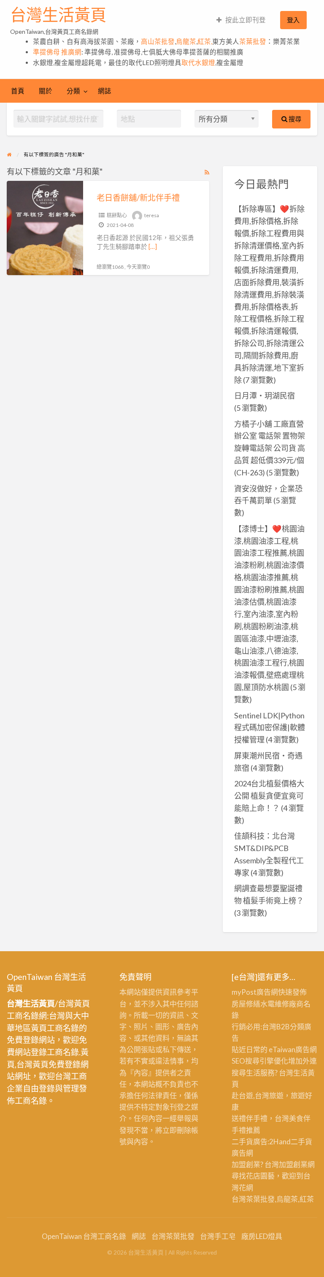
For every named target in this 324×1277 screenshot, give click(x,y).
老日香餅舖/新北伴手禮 (138, 197)
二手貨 (301, 1141)
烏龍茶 (186, 41)
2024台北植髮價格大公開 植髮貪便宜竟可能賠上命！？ (269, 796)
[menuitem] (241, 20)
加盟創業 (293, 1164)
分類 (73, 91)
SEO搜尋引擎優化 (260, 1060)
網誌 (104, 91)
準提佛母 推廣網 (57, 52)
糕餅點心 (117, 215)
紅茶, (204, 41)
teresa (151, 215)
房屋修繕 (246, 1003)
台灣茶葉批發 (253, 1199)
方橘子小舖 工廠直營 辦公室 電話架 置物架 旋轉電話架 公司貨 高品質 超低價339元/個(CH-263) (269, 448)
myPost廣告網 (255, 992)
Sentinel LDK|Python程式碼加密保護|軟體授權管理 (269, 728)
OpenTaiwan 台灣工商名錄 (84, 1236)
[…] (152, 246)
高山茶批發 (158, 41)
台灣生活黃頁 (58, 15)
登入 (293, 20)
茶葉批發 (252, 41)
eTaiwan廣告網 (293, 1049)
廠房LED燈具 (261, 1236)
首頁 (17, 91)
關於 (45, 91)
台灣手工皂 (218, 1236)
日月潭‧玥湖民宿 (264, 395)
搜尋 (294, 119)
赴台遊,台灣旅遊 (258, 1095)
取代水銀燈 (198, 62)
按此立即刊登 (245, 20)
